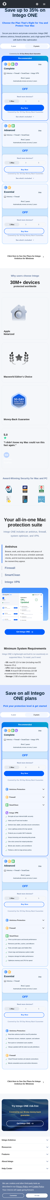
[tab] (25, 554)
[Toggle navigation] (44, 4)
